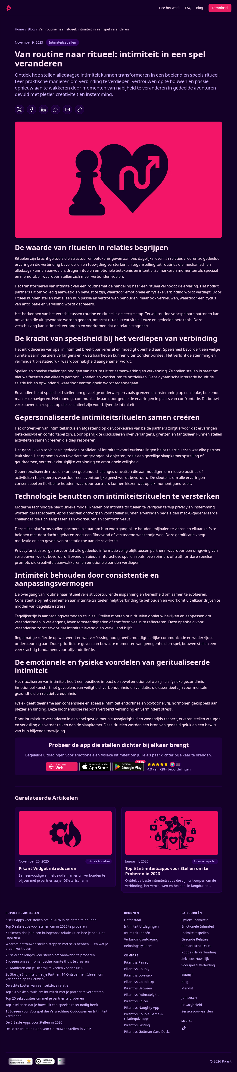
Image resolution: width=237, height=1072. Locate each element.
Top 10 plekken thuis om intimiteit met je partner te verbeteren (55, 992)
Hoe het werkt (170, 8)
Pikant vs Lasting (137, 1025)
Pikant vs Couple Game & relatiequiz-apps (143, 1016)
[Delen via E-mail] (67, 109)
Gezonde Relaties (194, 939)
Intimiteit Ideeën (137, 933)
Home (19, 29)
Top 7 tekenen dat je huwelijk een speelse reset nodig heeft (52, 1005)
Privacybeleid (191, 1005)
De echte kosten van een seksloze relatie (37, 985)
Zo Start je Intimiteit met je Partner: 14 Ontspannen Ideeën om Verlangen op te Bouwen (54, 976)
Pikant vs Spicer (136, 1001)
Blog (199, 8)
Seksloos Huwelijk (195, 958)
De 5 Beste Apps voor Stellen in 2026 (34, 1022)
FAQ (188, 8)
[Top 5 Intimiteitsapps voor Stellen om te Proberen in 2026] (172, 849)
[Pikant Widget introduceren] (65, 847)
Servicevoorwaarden (197, 1011)
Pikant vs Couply (136, 969)
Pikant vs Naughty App (141, 1007)
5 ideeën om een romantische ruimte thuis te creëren (47, 961)
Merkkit (187, 988)
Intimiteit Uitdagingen (141, 926)
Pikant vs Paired (136, 962)
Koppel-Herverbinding (198, 952)
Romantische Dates (196, 946)
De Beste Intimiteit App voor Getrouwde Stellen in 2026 (48, 1029)
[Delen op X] (19, 109)
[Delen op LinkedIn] (43, 109)
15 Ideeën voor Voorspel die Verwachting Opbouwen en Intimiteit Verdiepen (56, 1013)
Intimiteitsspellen (62, 42)
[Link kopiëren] (79, 109)
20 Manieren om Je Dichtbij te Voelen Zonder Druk (44, 968)
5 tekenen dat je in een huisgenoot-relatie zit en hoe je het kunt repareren (55, 935)
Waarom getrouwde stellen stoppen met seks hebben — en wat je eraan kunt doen (57, 946)
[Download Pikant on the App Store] (95, 766)
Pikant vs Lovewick (138, 975)
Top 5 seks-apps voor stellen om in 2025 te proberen (46, 926)
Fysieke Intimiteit (194, 920)
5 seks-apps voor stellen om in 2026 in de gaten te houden (51, 920)
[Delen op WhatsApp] (55, 109)
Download (220, 8)
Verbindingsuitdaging (141, 939)
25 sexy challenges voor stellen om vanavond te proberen (50, 955)
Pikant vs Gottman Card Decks (147, 1031)
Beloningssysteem (138, 946)
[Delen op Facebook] (31, 109)
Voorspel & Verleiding (198, 965)
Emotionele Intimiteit (197, 926)
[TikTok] (183, 1028)
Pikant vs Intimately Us (141, 994)
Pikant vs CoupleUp (139, 981)
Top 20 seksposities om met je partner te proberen (45, 998)
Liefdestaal (132, 920)
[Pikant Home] (13, 8)
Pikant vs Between (138, 988)
